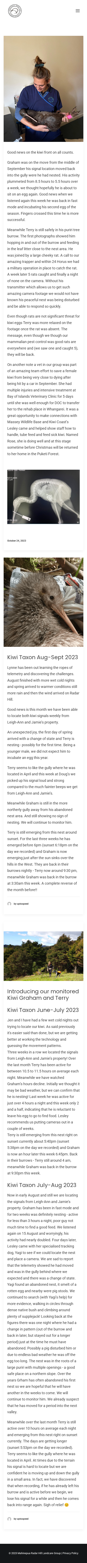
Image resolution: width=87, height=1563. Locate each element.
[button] (77, 10)
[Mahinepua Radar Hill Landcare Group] (20, 11)
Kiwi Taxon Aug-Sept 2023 (42, 657)
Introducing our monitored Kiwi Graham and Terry (43, 995)
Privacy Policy (70, 1553)
